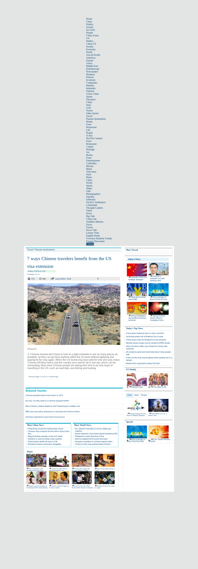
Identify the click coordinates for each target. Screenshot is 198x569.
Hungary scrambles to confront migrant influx (93, 441)
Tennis (89, 110)
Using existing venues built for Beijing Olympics (136, 414)
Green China (92, 94)
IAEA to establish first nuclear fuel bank (91, 439)
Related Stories (36, 390)
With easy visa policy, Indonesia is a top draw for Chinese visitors (53, 412)
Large (57, 279)
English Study (93, 235)
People (89, 32)
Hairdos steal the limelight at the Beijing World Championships (37, 487)
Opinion (90, 91)
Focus (89, 224)
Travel (89, 116)
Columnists (91, 205)
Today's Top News (134, 328)
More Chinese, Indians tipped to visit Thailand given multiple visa (53, 406)
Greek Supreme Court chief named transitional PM (96, 434)
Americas (90, 57)
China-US (91, 43)
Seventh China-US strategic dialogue (137, 278)
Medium (63, 279)
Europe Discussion (95, 241)
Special (129, 422)
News (89, 213)
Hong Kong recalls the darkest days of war (45, 429)
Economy (91, 49)
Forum (89, 227)
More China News (35, 425)
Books (89, 155)
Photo (89, 177)
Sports (89, 96)
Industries (91, 88)
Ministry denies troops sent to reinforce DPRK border (148, 343)
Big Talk (90, 216)
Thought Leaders (94, 208)
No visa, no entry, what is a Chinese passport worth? (47, 401)
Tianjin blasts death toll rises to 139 (42, 441)
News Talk (91, 230)
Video (89, 210)
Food (88, 124)
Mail (44, 279)
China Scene (92, 35)
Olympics (91, 99)
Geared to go (137, 387)
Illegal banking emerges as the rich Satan (45, 436)
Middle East (92, 66)
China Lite (91, 219)
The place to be (159, 387)
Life (88, 130)
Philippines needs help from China (89, 436)
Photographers (93, 194)
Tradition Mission (94, 221)
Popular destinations (96, 119)
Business (90, 74)
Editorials (90, 199)
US (87, 38)
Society (89, 27)
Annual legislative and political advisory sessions (137, 318)
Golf (88, 107)
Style (88, 174)
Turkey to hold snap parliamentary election (93, 444)
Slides (89, 188)
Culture (89, 146)
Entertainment (93, 160)
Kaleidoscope (92, 68)
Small (69, 279)
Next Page (54, 376)
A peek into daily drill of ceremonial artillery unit (58, 469)
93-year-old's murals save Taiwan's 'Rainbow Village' (81, 469)
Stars (88, 105)
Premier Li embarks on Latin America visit (157, 278)
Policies (90, 77)
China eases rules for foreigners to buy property (146, 340)
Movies (89, 166)
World (89, 52)
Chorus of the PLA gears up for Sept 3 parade (59, 487)
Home (89, 18)
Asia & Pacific (93, 55)
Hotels (89, 121)
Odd (88, 191)
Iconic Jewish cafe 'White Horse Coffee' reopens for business (82, 487)
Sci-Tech (90, 30)
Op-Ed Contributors (96, 202)
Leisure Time (92, 233)
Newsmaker (92, 71)
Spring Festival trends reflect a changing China (157, 318)
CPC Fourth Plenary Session (159, 440)
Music (89, 169)
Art (87, 152)
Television (91, 171)
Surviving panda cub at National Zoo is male (144, 336)
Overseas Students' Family (99, 238)
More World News (82, 425)
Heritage (90, 149)
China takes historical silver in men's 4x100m (145, 333)
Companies (91, 82)
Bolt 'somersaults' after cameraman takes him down (34, 469)
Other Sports (92, 113)
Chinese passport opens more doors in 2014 (44, 395)
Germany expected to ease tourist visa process (45, 417)
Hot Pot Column (94, 138)
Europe (89, 60)
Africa (89, 63)
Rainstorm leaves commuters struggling (44, 444)
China (89, 21)
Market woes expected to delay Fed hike (143, 363)
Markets (90, 85)
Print (33, 279)
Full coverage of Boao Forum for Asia (158, 298)
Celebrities (91, 163)
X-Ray (89, 135)
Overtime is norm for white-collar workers (45, 439)
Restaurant (91, 127)
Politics (89, 24)
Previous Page (34, 376)
